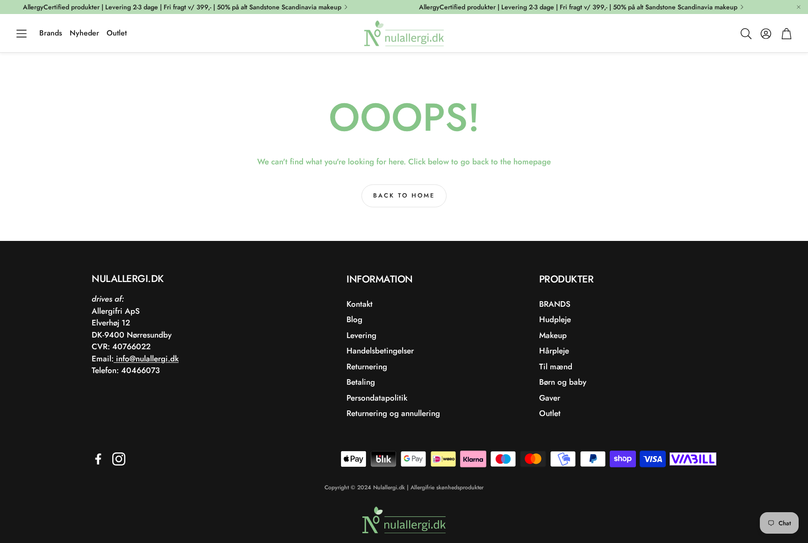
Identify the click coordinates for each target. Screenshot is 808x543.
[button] (21, 33)
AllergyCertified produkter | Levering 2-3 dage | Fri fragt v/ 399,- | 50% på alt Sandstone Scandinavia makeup (182, 7)
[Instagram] (118, 458)
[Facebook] (98, 458)
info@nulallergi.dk (146, 358)
